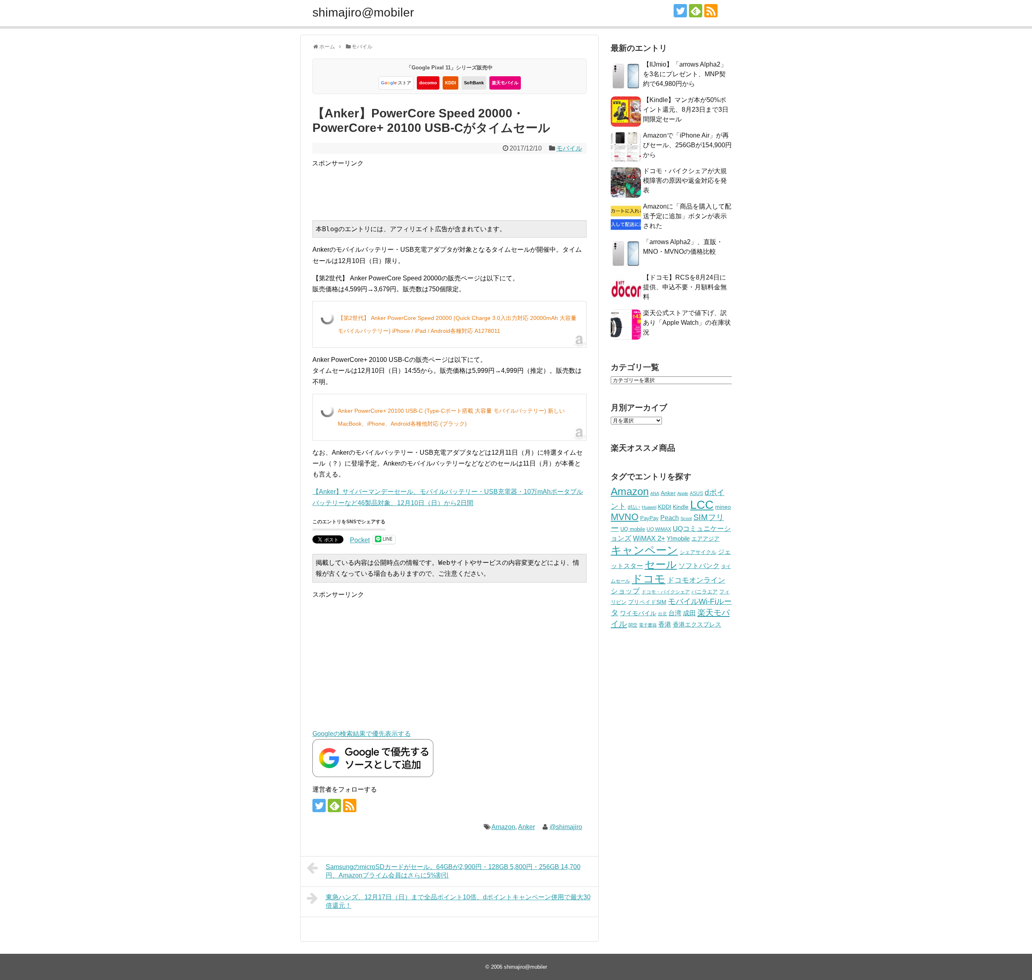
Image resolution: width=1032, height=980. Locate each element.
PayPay (649, 518)
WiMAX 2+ (649, 538)
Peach (669, 517)
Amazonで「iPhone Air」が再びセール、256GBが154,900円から (687, 145)
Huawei (649, 507)
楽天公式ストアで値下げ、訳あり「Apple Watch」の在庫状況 (687, 322)
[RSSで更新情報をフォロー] (711, 10)
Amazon (503, 826)
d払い (634, 507)
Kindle (681, 507)
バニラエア (704, 592)
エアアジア (705, 538)
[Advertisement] (458, 187)
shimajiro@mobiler (363, 12)
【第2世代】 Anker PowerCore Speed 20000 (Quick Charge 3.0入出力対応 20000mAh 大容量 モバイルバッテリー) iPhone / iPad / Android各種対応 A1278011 (457, 324)
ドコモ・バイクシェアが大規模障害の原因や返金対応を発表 (685, 180)
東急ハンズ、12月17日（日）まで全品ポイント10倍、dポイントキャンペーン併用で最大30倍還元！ (458, 901)
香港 (664, 624)
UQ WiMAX (659, 529)
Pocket (360, 540)
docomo (428, 82)
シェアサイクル (698, 552)
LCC (702, 504)
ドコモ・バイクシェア (665, 592)
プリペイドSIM (647, 602)
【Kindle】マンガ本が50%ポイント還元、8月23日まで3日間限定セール (685, 109)
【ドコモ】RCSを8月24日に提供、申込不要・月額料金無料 (685, 287)
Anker (526, 826)
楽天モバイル (505, 82)
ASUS (696, 493)
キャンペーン (644, 550)
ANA (654, 493)
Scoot (686, 518)
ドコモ (649, 579)
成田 (689, 613)
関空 (632, 625)
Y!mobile (678, 538)
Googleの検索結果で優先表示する (361, 733)
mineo (723, 507)
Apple (682, 493)
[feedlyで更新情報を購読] (695, 10)
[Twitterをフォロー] (680, 10)
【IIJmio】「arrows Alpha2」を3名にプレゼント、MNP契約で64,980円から (685, 74)
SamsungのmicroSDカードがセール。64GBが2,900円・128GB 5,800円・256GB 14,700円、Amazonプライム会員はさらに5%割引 (453, 871)
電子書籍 (648, 625)
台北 (662, 613)
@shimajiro (565, 826)
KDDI (450, 82)
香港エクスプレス (697, 624)
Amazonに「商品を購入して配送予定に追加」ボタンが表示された (687, 216)
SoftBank (474, 82)
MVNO (625, 517)
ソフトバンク (699, 566)
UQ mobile (632, 529)
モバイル (569, 148)
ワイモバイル (638, 613)
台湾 (674, 612)
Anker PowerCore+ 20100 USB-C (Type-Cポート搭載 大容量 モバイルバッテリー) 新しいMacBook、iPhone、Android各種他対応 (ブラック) (451, 417)
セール (661, 564)
